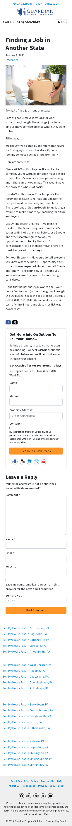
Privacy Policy (46, 786)
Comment (13, 495)
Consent (15, 424)
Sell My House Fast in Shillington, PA (26, 753)
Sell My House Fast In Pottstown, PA (26, 688)
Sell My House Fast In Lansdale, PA (24, 646)
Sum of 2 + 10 (15, 596)
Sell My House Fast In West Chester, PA (27, 665)
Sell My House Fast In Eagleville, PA (25, 634)
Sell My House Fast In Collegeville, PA (26, 640)
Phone (14, 396)
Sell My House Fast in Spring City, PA (25, 765)
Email (10, 553)
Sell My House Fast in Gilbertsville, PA (26, 728)
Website (11, 567)
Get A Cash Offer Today (27, 4)
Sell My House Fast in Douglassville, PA (27, 716)
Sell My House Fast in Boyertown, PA (25, 705)
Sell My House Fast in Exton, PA (22, 722)
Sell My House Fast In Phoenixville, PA (26, 652)
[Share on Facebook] (8, 322)
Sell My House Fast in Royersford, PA (25, 747)
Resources (29, 786)
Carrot (63, 821)
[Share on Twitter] (15, 322)
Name (14, 383)
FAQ (59, 781)
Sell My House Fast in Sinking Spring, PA (27, 759)
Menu (62, 22)
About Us (14, 786)
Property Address (21, 410)
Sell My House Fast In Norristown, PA (26, 628)
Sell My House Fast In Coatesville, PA (26, 677)
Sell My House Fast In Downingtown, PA (28, 682)
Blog (61, 786)
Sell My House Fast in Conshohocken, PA (28, 710)
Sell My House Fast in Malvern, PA (23, 741)
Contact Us (52, 4)
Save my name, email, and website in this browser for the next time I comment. (32, 587)
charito (13, 60)
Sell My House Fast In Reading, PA (24, 671)
